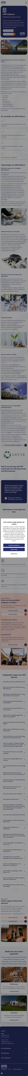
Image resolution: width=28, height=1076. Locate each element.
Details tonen (14, 553)
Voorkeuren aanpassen (14, 545)
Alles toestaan (14, 549)
